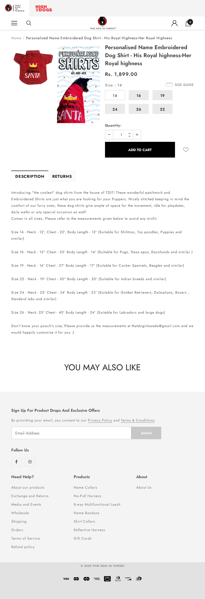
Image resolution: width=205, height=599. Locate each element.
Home (16, 37)
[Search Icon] (28, 23)
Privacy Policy (100, 420)
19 (162, 95)
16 (138, 95)
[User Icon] (175, 23)
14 (115, 95)
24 (115, 109)
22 (162, 109)
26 (138, 109)
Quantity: (113, 125)
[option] (33, 68)
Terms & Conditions (138, 420)
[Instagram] (30, 462)
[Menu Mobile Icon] (14, 23)
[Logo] (103, 23)
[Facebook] (16, 462)
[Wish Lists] (186, 150)
